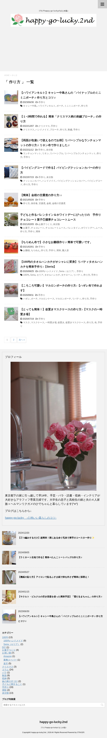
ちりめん (35, 250)
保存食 (34, 203)
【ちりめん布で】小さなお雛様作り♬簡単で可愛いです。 (56, 242)
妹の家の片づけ (10, 681)
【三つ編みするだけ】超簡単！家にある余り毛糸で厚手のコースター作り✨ (56, 538)
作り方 (84, 106)
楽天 (5, 663)
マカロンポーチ (63, 298)
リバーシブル (56, 153)
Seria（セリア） (67, 271)
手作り (42, 102)
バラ (4, 672)
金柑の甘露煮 (58, 203)
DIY (4, 647)
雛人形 (65, 250)
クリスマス (44, 126)
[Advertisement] (53, 50)
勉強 (4, 675)
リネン (45, 153)
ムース (99, 228)
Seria (33, 275)
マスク (26, 322)
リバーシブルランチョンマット (80, 153)
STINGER (80, 732)
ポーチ (60, 106)
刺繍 (70, 129)
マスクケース (37, 322)
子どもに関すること (12, 684)
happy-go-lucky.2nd (53, 722)
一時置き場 (51, 322)
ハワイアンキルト (46, 106)
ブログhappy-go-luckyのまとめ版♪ (53, 728)
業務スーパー (10, 660)
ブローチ (54, 129)
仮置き (61, 322)
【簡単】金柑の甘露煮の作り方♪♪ (41, 195)
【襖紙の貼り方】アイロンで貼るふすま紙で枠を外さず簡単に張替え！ (53, 577)
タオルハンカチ (52, 275)
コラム (5, 669)
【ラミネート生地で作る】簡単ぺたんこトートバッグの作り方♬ (50, 557)
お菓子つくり (45, 224)
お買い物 (6, 653)
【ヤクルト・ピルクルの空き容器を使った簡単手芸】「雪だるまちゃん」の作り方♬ (60, 596)
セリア (40, 275)
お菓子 (26, 228)
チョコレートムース (55, 228)
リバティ (77, 275)
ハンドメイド (42, 129)
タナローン (66, 275)
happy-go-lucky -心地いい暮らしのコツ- (30, 517)
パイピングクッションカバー (71, 181)
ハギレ (26, 298)
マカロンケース (46, 298)
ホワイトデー (87, 228)
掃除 (4, 690)
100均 (26, 275)
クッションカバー (32, 181)
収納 (4, 678)
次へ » (22, 340)
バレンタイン (73, 228)
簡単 (38, 231)
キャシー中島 (30, 106)
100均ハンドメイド (48, 271)
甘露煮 (42, 203)
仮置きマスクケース (75, 322)
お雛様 (26, 250)
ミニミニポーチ (72, 106)
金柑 (49, 203)
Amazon (7, 656)
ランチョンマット (32, 153)
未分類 (49, 150)
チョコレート (37, 228)
